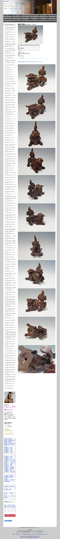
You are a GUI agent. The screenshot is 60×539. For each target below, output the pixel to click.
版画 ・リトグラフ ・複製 (9, 506)
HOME (14, 534)
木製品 (5, 497)
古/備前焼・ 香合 (8, 447)
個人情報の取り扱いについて (42, 534)
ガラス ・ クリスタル (9, 495)
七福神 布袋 (7, 481)
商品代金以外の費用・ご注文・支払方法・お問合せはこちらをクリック (30, 61)
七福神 (5, 478)
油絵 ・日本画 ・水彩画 (9, 505)
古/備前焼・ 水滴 (8, 456)
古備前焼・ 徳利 (8, 465)
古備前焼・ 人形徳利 (9, 467)
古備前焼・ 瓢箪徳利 (9, 468)
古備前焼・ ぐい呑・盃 (9, 460)
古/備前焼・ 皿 (7, 457)
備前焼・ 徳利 (8, 464)
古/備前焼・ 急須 (8, 470)
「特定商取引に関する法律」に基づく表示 (29, 534)
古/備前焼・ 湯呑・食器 (9, 471)
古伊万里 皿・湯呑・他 (9, 486)
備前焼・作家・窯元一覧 (9, 443)
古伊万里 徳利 (7, 489)
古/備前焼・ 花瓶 (8, 450)
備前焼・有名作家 (8, 441)
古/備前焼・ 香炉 (8, 449)
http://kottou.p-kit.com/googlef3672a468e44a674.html (30, 537)
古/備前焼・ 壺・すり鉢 (9, 459)
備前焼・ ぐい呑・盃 (9, 462)
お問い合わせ (18, 534)
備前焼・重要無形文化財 (9, 440)
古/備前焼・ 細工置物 (9, 480)
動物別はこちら (7, 501)
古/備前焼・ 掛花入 (8, 452)
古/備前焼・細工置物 (8, 475)
